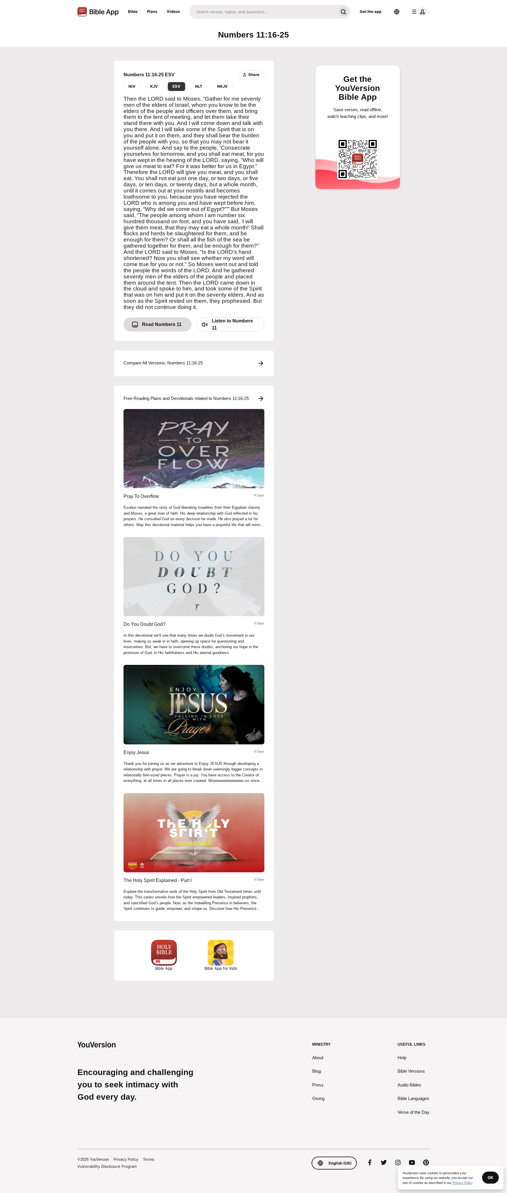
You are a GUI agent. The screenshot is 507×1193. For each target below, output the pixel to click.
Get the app (370, 11)
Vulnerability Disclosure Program (107, 1166)
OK (490, 1177)
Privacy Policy (126, 1159)
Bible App (164, 968)
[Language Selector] (397, 12)
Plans (152, 11)
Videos (173, 11)
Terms (148, 1159)
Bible (133, 11)
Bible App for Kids (221, 968)
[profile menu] (418, 12)
